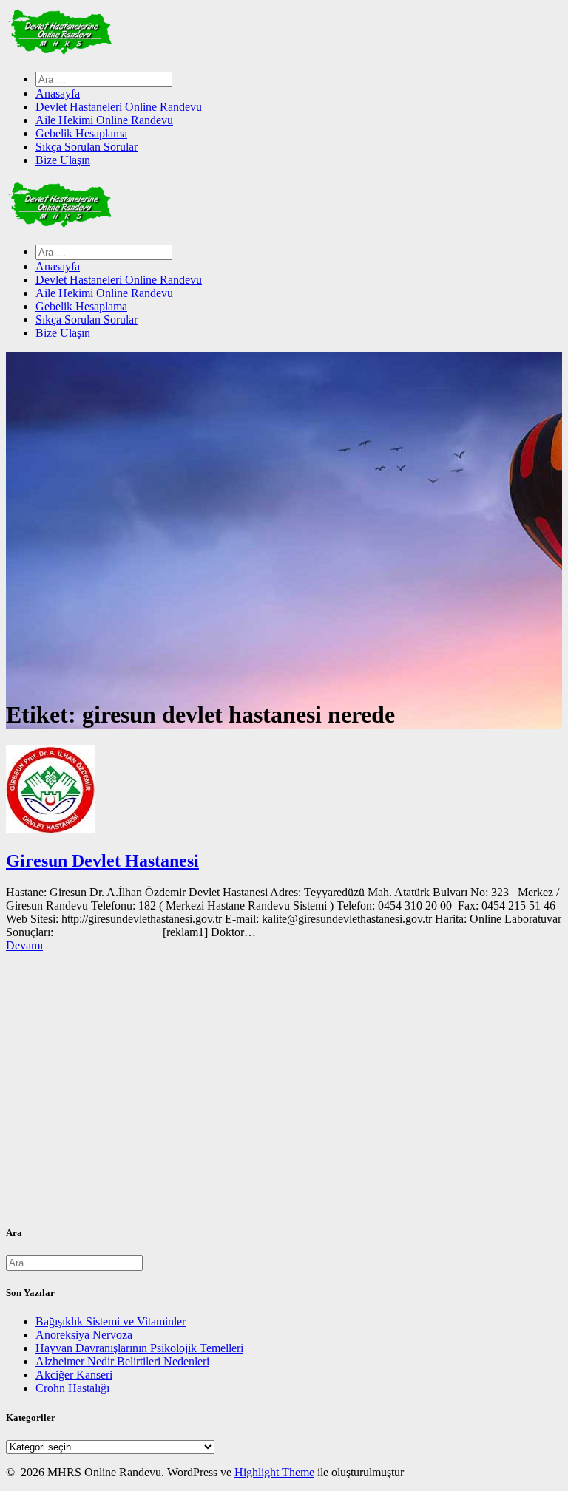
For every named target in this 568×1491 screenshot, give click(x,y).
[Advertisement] (284, 1094)
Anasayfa (58, 93)
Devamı (24, 945)
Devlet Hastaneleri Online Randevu (119, 106)
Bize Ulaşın (63, 160)
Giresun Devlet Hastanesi (102, 860)
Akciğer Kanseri (74, 1374)
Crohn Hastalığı (72, 1388)
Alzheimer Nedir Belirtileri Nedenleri (122, 1361)
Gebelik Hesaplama (81, 133)
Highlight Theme (274, 1472)
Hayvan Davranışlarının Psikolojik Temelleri (139, 1348)
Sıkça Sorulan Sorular (87, 146)
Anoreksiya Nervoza (84, 1334)
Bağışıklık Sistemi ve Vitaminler (111, 1321)
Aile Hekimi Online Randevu (104, 120)
